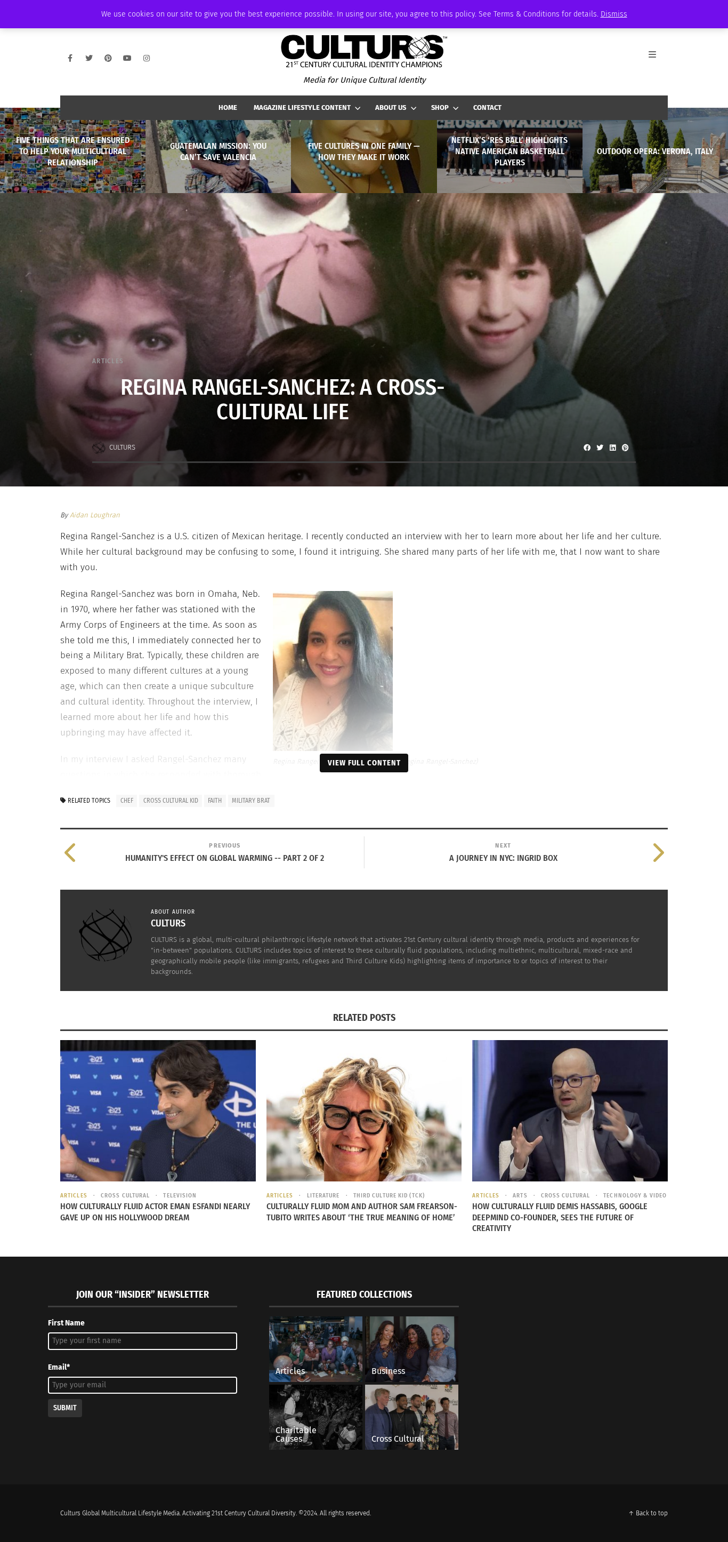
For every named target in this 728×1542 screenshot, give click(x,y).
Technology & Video (635, 1196)
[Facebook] (69, 58)
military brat (251, 800)
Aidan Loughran (95, 515)
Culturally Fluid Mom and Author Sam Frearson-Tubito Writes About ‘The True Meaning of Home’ (361, 1212)
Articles (108, 360)
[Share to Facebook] (586, 447)
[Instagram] (146, 58)
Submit (65, 1407)
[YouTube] (127, 58)
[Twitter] (89, 58)
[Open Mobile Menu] (658, 58)
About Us (390, 107)
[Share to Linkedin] (612, 447)
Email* (59, 1367)
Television (180, 1196)
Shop (440, 107)
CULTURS (122, 447)
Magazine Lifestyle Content (302, 107)
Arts (520, 1196)
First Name (66, 1323)
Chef (126, 800)
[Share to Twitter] (599, 447)
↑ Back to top (648, 1513)
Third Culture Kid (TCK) (389, 1196)
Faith (215, 800)
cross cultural (125, 1196)
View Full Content (364, 763)
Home (228, 107)
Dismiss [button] (614, 14)
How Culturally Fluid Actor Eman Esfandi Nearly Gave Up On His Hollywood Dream (155, 1212)
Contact (487, 107)
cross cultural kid (170, 800)
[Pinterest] (108, 58)
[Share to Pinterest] (625, 447)
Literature (323, 1196)
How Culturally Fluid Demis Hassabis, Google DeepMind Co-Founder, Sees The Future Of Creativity (560, 1217)
